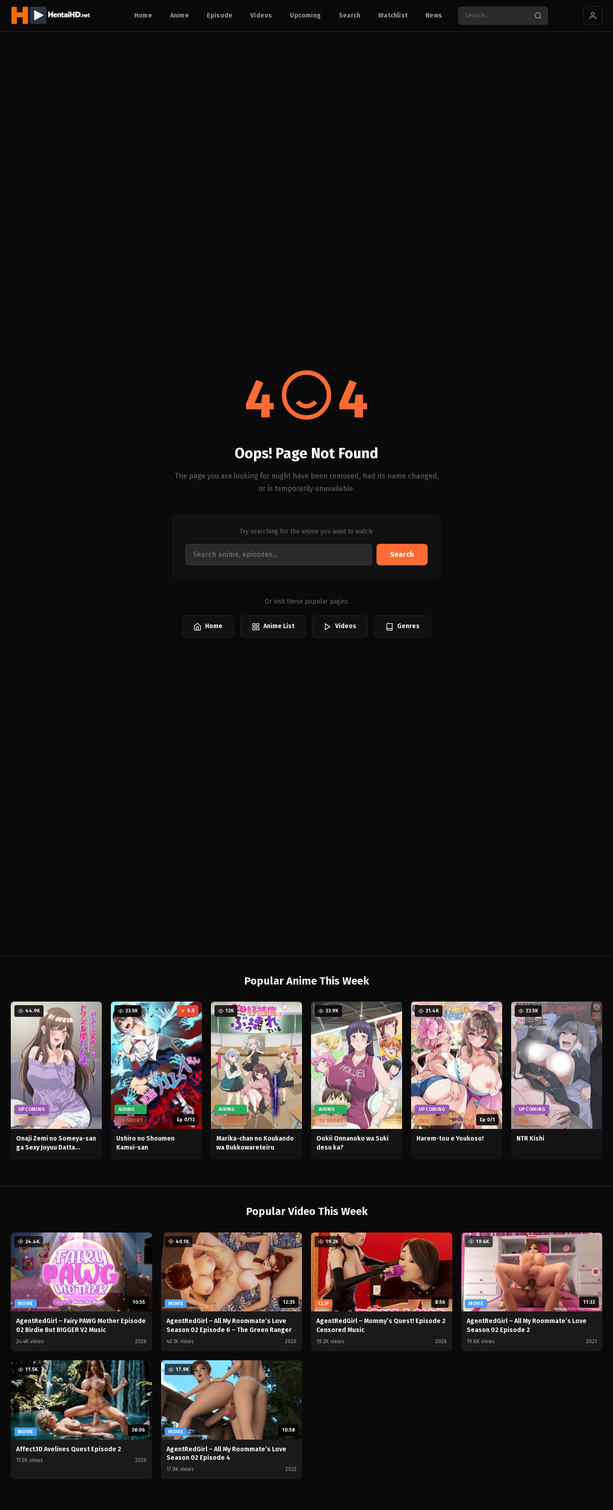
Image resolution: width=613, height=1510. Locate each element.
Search (349, 15)
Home (143, 15)
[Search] (538, 15)
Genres (408, 626)
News (433, 15)
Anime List (278, 626)
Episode (219, 15)
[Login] (592, 15)
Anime (179, 15)
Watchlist (392, 15)
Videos (261, 15)
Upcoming (305, 15)
